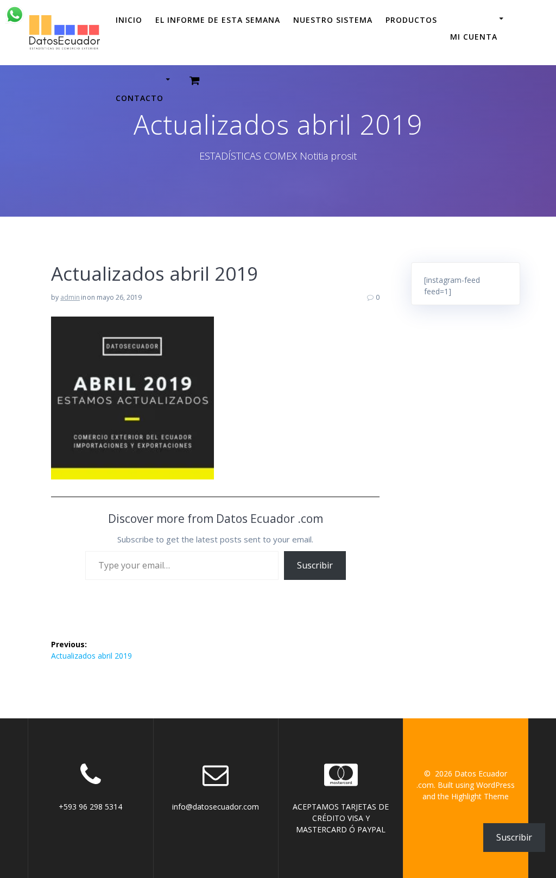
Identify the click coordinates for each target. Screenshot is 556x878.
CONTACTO (139, 97)
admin (70, 297)
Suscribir (315, 565)
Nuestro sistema (332, 20)
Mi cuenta (473, 36)
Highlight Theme (480, 796)
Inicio (129, 20)
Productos (411, 20)
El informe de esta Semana (217, 20)
